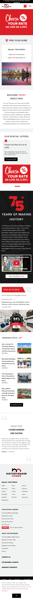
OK (17, 596)
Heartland (4, 494)
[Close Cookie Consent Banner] (31, 581)
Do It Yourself (5, 524)
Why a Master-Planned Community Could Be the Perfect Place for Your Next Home (8, 393)
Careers (4, 551)
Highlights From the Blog (8, 546)
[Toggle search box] (25, 6)
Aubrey (24, 486)
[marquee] (16, 1)
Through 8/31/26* (11, 159)
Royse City (25, 497)
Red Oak (14, 497)
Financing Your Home (7, 519)
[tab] (17, 186)
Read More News (16, 405)
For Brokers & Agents (10, 562)
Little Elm (4, 497)
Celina (13, 489)
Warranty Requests (9, 567)
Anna (13, 486)
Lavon (23, 494)
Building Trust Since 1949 (8, 540)
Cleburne (24, 489)
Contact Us (6, 557)
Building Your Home (7, 516)
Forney (14, 491)
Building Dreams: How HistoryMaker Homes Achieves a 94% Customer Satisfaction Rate (15, 303)
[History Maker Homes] (6, 6)
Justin (13, 494)
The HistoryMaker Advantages (10, 513)
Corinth (4, 491)
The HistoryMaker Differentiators (11, 537)
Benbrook (4, 489)
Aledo (3, 486)
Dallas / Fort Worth (9, 482)
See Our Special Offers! (16, 528)
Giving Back (5, 548)
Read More (5, 353)
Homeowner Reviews (7, 543)
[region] (16, 1)
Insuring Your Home (7, 522)
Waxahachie (5, 500)
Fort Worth (25, 491)
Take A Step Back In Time (16, 276)
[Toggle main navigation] (30, 6)
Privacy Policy (17, 589)
